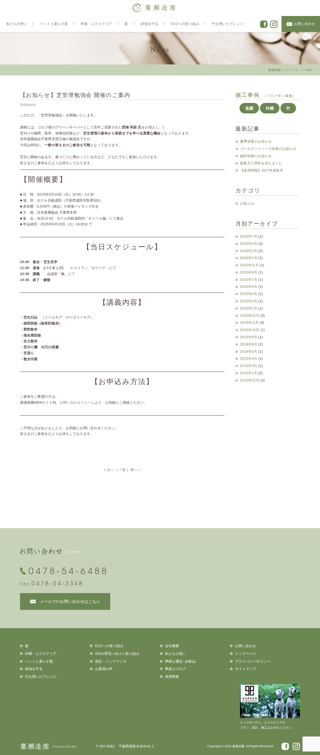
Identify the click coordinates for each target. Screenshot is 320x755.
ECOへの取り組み (185, 24)
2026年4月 (248, 244)
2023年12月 (249, 380)
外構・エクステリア (96, 24)
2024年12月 (249, 316)
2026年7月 (248, 236)
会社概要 (172, 646)
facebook (264, 24)
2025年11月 (249, 265)
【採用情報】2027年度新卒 (261, 170)
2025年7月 (248, 280)
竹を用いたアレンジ (228, 24)
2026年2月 (248, 251)
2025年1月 (248, 308)
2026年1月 (248, 258)
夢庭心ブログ (175, 669)
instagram (274, 24)
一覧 (122, 470)
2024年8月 (248, 344)
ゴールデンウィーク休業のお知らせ (268, 149)
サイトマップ (245, 669)
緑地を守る (149, 24)
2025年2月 (248, 301)
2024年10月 (249, 330)
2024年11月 (249, 323)
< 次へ (109, 470)
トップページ (245, 654)
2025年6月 (248, 287)
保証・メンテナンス (111, 661)
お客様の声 (103, 669)
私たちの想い (16, 24)
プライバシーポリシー (252, 661)
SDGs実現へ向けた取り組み (117, 654)
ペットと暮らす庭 (54, 24)
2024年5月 (248, 352)
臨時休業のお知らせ (256, 156)
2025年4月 (248, 294)
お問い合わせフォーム (77, 402)
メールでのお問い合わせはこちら (70, 601)
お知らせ (247, 203)
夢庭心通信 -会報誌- (181, 661)
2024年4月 (248, 359)
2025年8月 (248, 272)
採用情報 (172, 677)
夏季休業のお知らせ (256, 141)
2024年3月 (248, 366)
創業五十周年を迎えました (261, 163)
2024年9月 (248, 337)
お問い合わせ (304, 24)
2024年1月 (248, 373)
